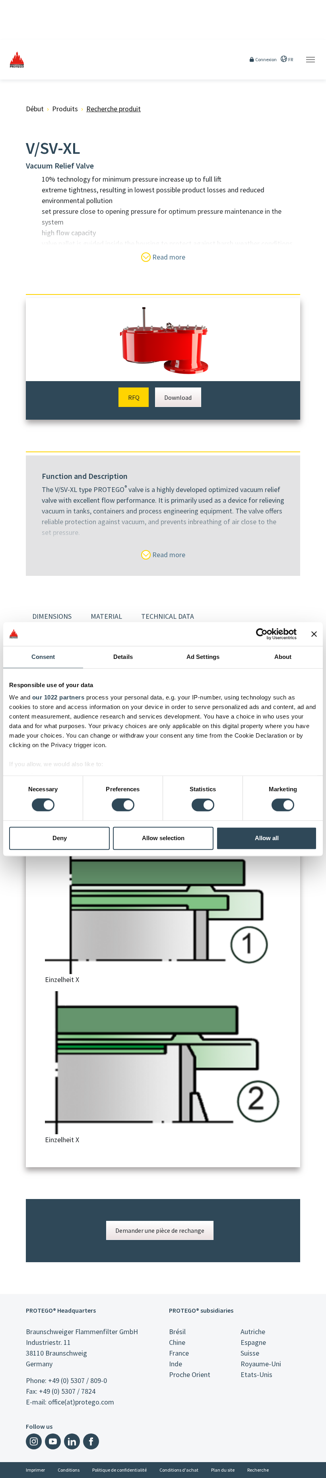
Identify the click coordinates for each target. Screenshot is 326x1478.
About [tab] (283, 656)
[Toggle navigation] (310, 59)
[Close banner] (314, 634)
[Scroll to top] (315, 1467)
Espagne (253, 1342)
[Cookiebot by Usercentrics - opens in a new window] (262, 634)
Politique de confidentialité (119, 1470)
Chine (177, 1342)
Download (178, 397)
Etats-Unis (256, 1374)
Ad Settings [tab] (202, 656)
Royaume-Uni (261, 1363)
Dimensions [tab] (52, 616)
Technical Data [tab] (167, 616)
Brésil (177, 1331)
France (179, 1353)
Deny (59, 838)
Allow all (267, 838)
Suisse (250, 1353)
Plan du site (223, 1470)
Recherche (258, 1470)
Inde (175, 1363)
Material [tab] (106, 616)
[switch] (123, 805)
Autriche (253, 1331)
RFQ (134, 397)
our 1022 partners (58, 697)
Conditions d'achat (178, 1470)
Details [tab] (123, 656)
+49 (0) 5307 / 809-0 (77, 1380)
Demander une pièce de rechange (159, 1230)
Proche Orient (189, 1374)
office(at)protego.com (81, 1401)
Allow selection (163, 838)
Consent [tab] (43, 656)
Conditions (69, 1470)
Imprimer (35, 1470)
